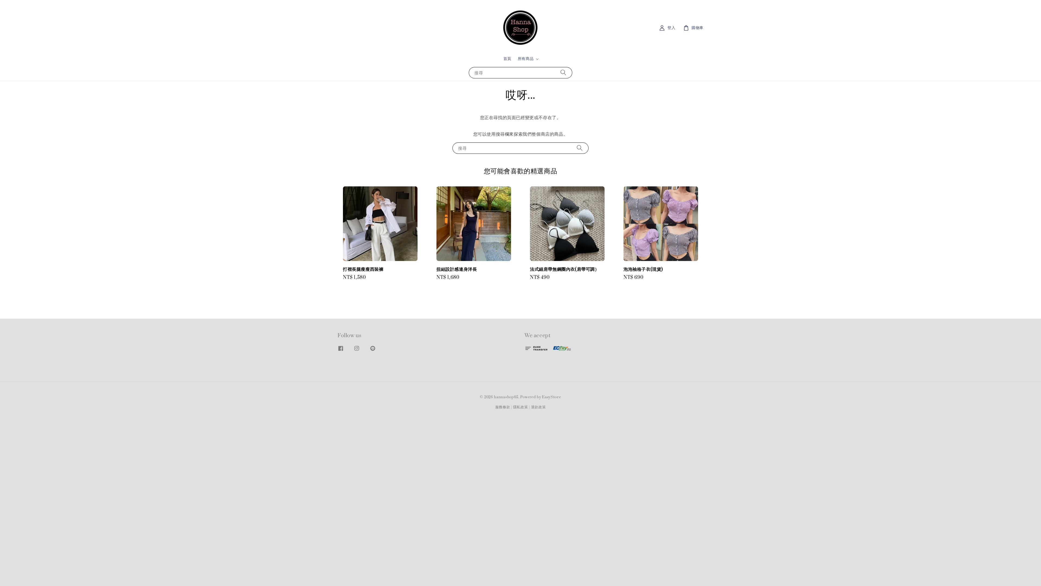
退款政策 (538, 407)
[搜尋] (563, 72)
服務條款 (502, 407)
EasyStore (551, 397)
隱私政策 (520, 407)
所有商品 (526, 58)
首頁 (507, 58)
